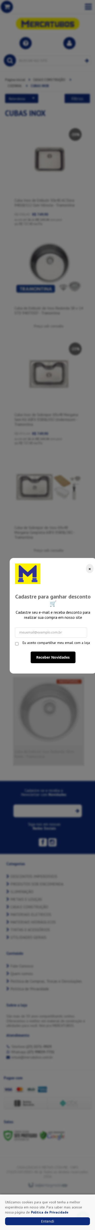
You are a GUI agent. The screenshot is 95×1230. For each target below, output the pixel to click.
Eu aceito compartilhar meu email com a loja (56, 642)
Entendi (47, 1221)
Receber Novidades (53, 657)
